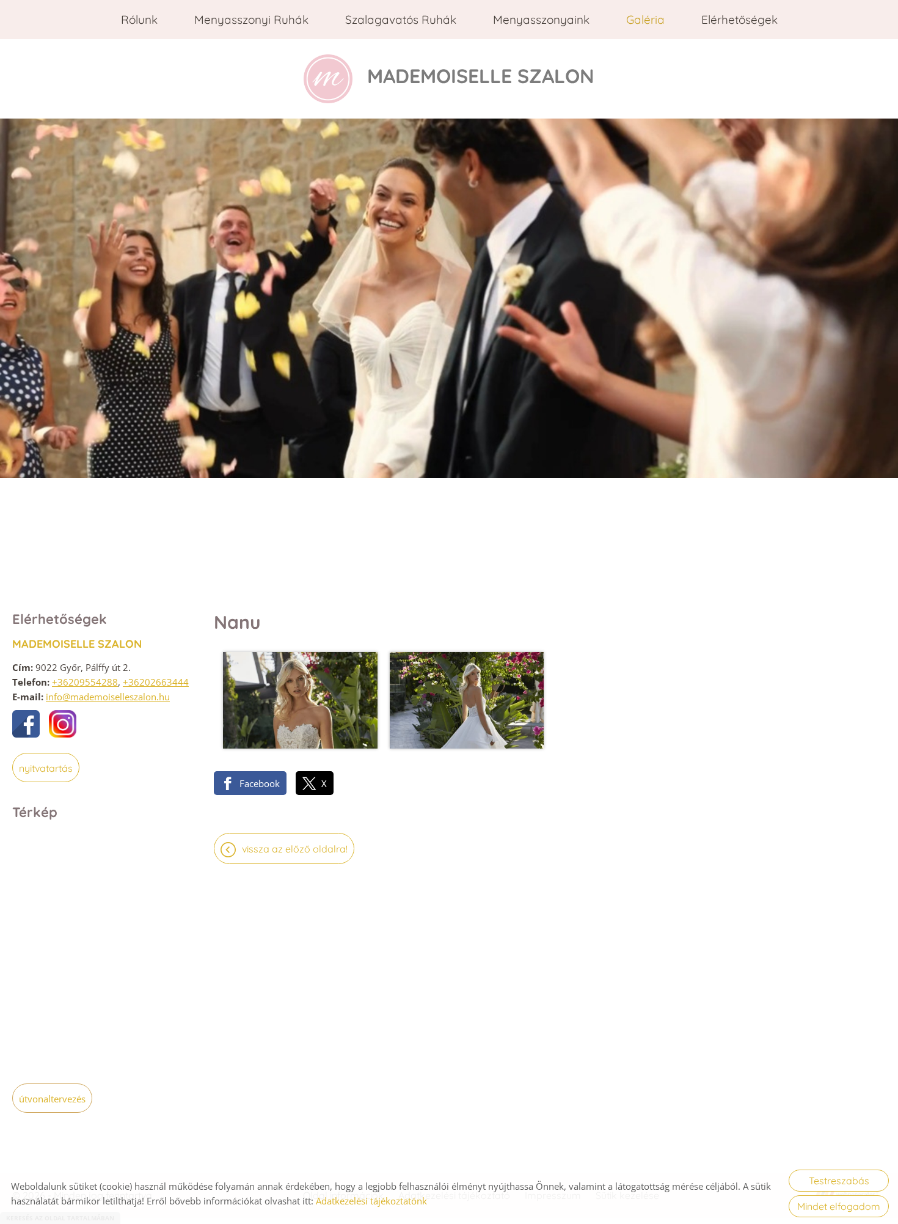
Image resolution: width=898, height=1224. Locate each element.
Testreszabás (839, 1181)
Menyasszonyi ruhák (251, 19)
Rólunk (139, 19)
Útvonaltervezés (52, 1099)
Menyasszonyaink (541, 19)
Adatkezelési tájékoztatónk (371, 1201)
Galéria (645, 19)
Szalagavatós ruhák (400, 19)
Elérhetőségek (739, 19)
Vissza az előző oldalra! (295, 849)
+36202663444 (156, 682)
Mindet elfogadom (838, 1206)
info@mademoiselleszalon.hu (108, 697)
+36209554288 (85, 682)
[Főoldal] (328, 78)
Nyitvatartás (46, 768)
